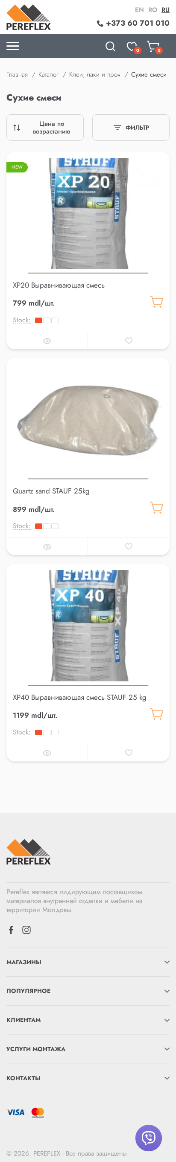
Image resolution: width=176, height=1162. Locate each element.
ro (152, 10)
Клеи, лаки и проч (94, 74)
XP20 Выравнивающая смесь (59, 285)
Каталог (48, 74)
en (139, 10)
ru (165, 10)
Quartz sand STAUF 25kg (51, 491)
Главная (17, 74)
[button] (88, 271)
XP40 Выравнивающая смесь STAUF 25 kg (80, 697)
